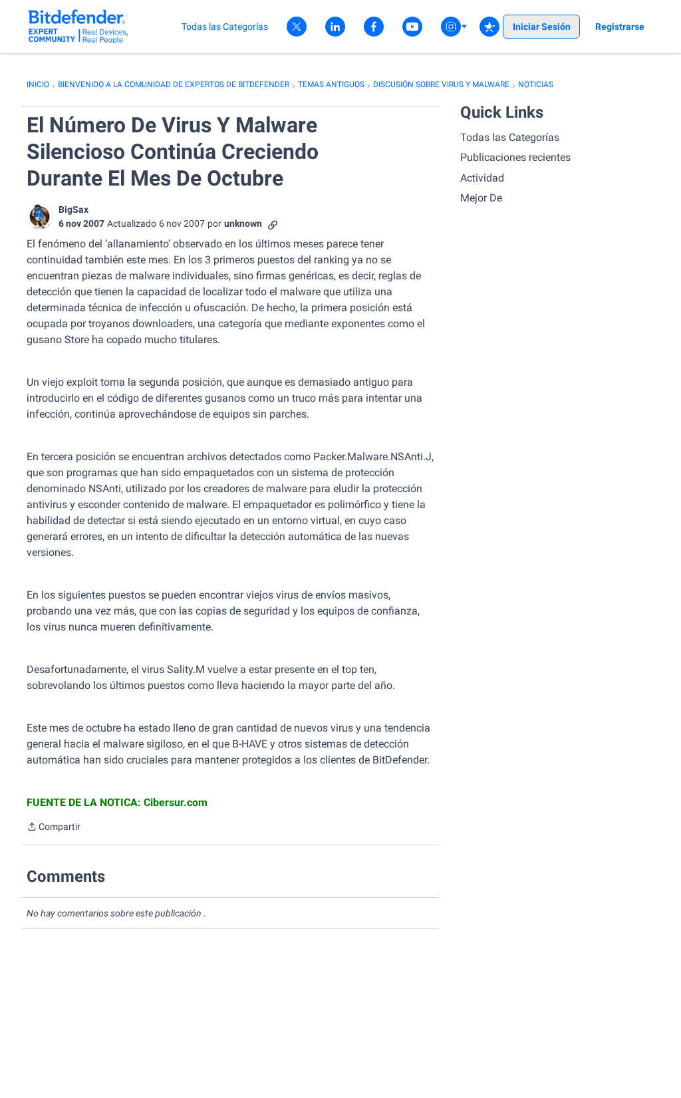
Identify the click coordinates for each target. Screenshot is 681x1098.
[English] (78, 26)
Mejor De (481, 198)
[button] (40, 217)
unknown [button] (243, 223)
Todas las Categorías (509, 137)
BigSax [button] (73, 209)
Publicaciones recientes (515, 157)
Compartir (53, 828)
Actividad (482, 178)
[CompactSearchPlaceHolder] (489, 27)
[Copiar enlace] (273, 224)
